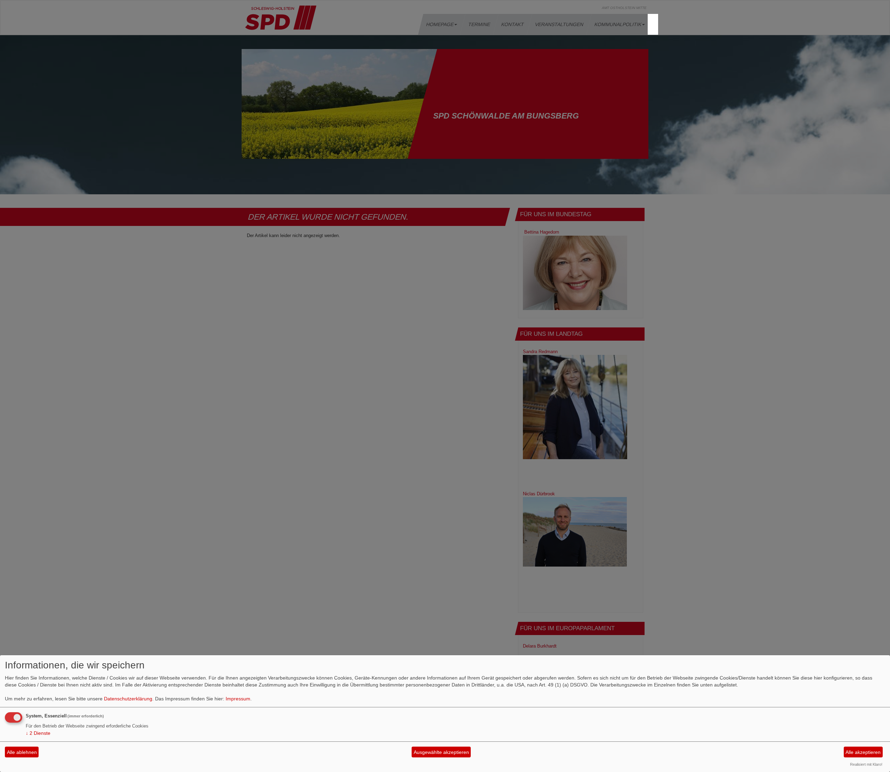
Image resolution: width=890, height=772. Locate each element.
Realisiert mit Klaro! (866, 764)
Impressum (238, 698)
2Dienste (38, 733)
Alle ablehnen (22, 752)
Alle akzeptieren (863, 752)
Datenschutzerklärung (128, 698)
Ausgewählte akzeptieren (441, 752)
